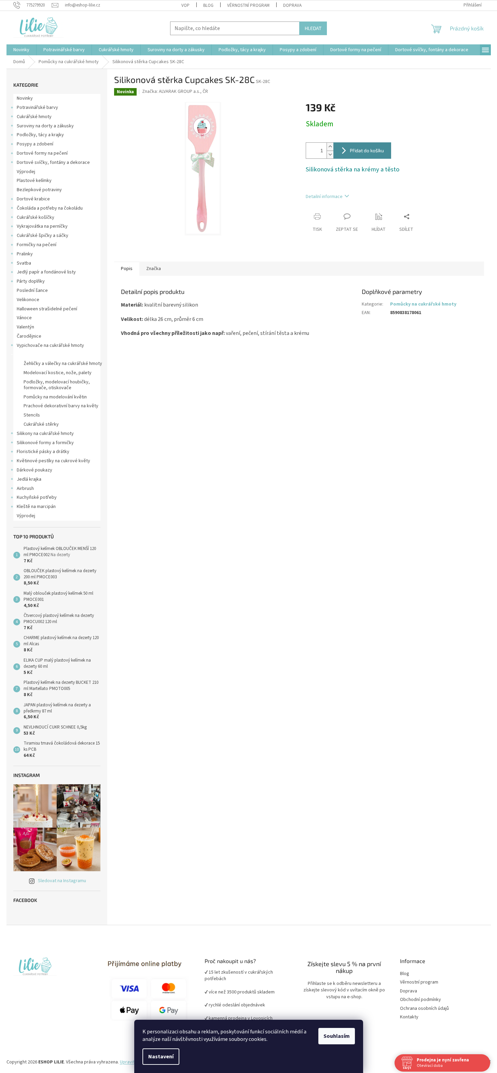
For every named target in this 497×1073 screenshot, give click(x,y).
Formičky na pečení (36, 244)
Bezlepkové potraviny (39, 189)
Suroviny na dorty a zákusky (45, 126)
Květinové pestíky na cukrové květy (53, 460)
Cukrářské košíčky (35, 217)
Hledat (313, 28)
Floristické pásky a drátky (43, 451)
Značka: (175, 91)
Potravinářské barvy (37, 107)
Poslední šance (32, 290)
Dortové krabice (33, 199)
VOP (185, 5)
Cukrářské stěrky (41, 424)
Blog (208, 5)
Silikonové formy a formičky (45, 442)
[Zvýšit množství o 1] (330, 147)
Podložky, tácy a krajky (40, 134)
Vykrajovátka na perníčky (42, 226)
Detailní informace (324, 196)
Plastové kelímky (34, 180)
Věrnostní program (419, 982)
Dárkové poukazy (34, 470)
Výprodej (26, 171)
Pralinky (25, 254)
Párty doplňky (31, 281)
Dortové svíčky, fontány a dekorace (53, 162)
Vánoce (24, 317)
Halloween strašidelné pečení (47, 309)
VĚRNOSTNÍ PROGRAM (248, 5)
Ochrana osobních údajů (424, 1008)
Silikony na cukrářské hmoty (45, 433)
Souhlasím (336, 1036)
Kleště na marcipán (36, 506)
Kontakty (409, 1017)
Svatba (24, 263)
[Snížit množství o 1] (330, 154)
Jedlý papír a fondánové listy (46, 272)
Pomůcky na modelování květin (55, 397)
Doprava (292, 5)
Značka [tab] (153, 268)
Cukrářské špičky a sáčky (42, 235)
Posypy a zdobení (35, 144)
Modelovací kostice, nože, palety (58, 372)
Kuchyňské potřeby (37, 497)
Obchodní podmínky (420, 1000)
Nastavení (161, 1056)
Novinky (25, 98)
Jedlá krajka (29, 479)
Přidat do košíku (367, 150)
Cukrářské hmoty (34, 116)
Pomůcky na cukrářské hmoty (47, 354)
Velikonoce (28, 299)
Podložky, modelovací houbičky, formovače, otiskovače (57, 385)
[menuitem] (21, 49)
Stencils (32, 415)
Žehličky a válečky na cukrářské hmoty (63, 363)
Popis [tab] (127, 268)
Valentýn (25, 327)
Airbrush (25, 488)
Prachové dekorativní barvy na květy (61, 406)
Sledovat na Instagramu (62, 880)
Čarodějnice (29, 336)
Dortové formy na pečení (42, 153)
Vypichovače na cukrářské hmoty (50, 345)
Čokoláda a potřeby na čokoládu (50, 208)
